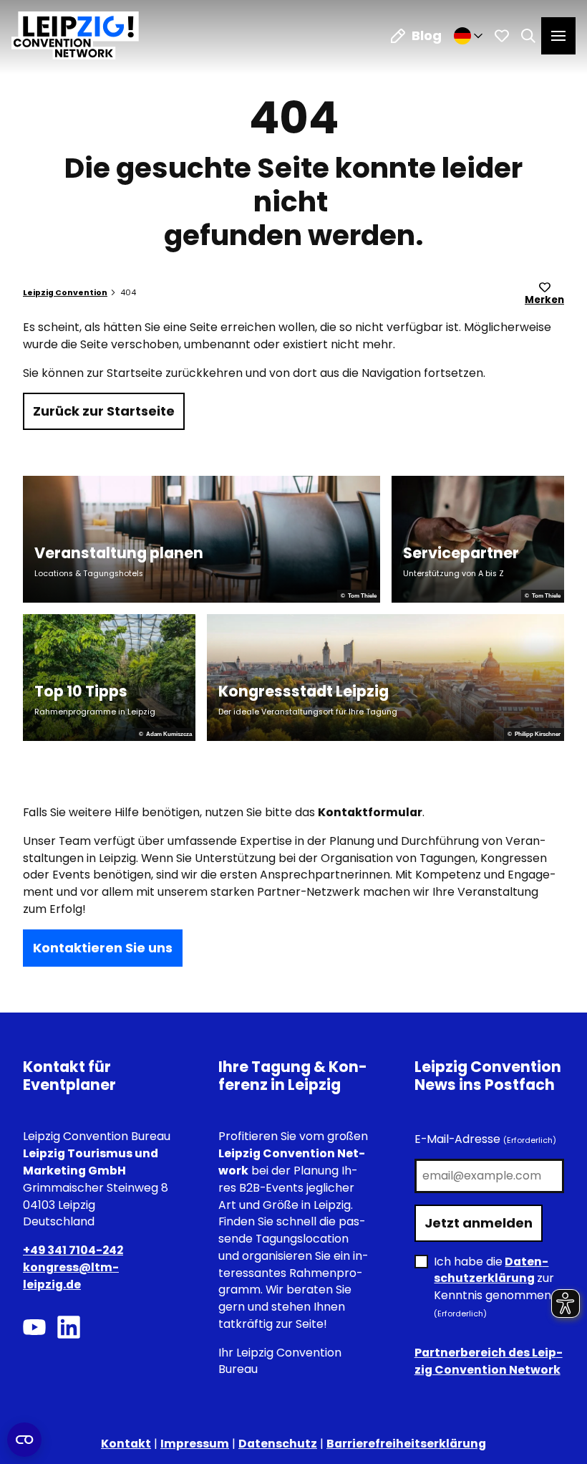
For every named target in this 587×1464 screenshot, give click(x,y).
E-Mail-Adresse (485, 1139)
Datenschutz (277, 1443)
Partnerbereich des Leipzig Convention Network (488, 1361)
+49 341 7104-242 (73, 1250)
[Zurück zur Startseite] (75, 35)
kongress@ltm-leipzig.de (71, 1276)
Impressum (194, 1443)
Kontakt (126, 1443)
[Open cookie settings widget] (24, 1439)
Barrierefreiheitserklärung (406, 1443)
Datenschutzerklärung (491, 1270)
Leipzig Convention (65, 292)
